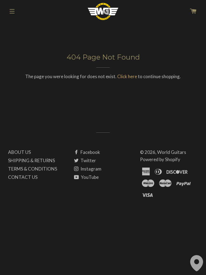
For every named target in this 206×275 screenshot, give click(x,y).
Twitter (88, 160)
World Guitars (171, 152)
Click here (127, 76)
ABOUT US (19, 152)
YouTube (89, 177)
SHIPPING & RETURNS (31, 160)
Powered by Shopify (160, 159)
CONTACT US (23, 177)
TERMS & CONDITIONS (32, 169)
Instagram (90, 169)
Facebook (90, 152)
